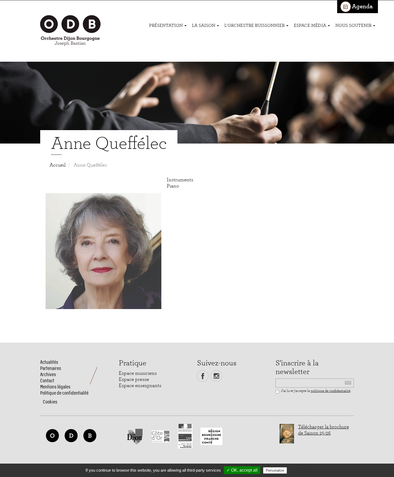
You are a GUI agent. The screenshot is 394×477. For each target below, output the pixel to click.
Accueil (58, 165)
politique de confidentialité (330, 391)
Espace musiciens (138, 373)
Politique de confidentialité (64, 393)
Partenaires (50, 368)
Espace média (310, 25)
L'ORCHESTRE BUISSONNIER (255, 25)
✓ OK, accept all (242, 470)
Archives (48, 374)
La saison (204, 25)
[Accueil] (70, 31)
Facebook (203, 376)
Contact (47, 380)
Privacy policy (301, 470)
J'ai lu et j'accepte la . (316, 391)
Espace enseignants (140, 385)
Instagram (216, 376)
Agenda (362, 6)
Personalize (275, 470)
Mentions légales (55, 387)
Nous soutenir (354, 25)
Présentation (166, 25)
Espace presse (134, 379)
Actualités (49, 362)
